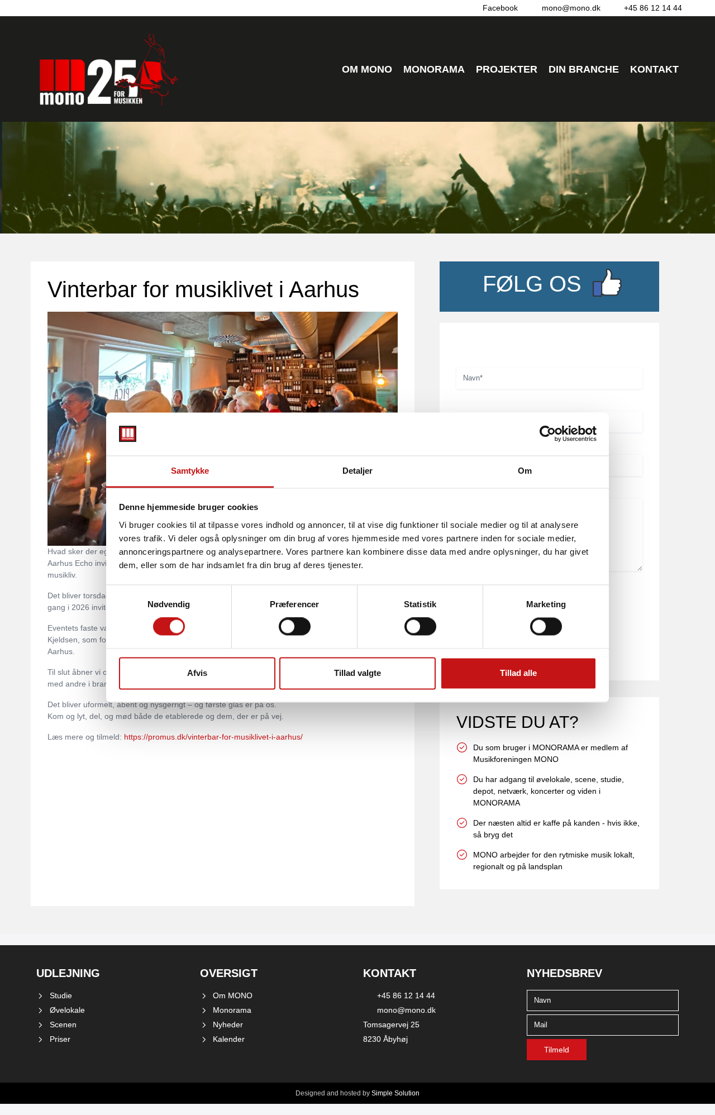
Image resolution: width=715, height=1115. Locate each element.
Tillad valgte (357, 673)
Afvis (197, 673)
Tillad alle (518, 673)
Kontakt (654, 69)
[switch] (295, 627)
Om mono (367, 69)
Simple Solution (395, 1093)
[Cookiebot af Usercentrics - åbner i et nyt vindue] (548, 434)
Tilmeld (556, 1049)
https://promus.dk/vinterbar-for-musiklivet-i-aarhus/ (213, 736)
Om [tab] (525, 470)
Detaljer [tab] (357, 470)
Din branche (584, 69)
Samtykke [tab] (190, 470)
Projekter (506, 69)
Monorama (434, 69)
